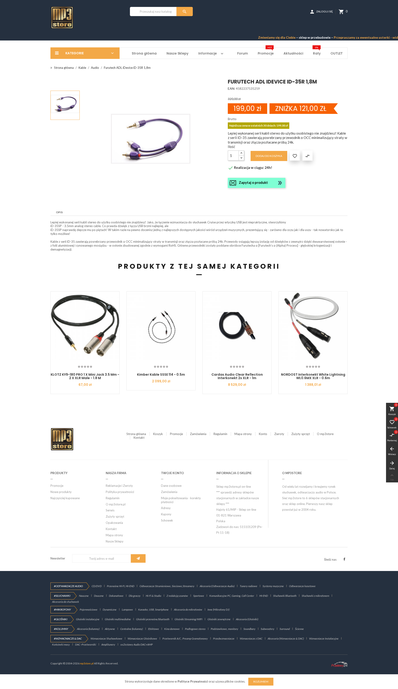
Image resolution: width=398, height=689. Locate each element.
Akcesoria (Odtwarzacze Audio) (217, 586)
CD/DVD (97, 586)
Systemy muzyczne (273, 586)
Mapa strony (243, 434)
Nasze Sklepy (114, 541)
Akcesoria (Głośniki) (247, 619)
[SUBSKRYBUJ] (138, 558)
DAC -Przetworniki (85, 644)
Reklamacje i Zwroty (119, 485)
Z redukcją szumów (177, 595)
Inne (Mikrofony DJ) (218, 609)
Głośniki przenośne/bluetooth (152, 619)
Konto (263, 434)
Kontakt (139, 437)
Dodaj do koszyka (269, 156)
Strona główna (136, 434)
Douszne (99, 595)
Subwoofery (267, 629)
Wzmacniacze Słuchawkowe (106, 638)
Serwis (110, 510)
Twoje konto (172, 473)
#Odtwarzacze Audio (68, 586)
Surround (285, 629)
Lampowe (127, 609)
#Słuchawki (62, 595)
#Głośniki (60, 619)
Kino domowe (172, 629)
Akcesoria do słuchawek (65, 601)
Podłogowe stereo (195, 629)
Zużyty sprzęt (300, 434)
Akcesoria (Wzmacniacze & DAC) (286, 638)
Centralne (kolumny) (131, 629)
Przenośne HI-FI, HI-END (120, 586)
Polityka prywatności (120, 492)
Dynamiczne (110, 609)
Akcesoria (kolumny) (88, 629)
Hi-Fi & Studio (153, 595)
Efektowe (153, 629)
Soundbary (249, 629)
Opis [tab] (59, 212)
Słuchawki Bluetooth (284, 595)
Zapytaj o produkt (253, 182)
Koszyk (158, 434)
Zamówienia (198, 434)
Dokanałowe (116, 595)
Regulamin (220, 434)
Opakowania (114, 523)
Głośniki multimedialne (118, 619)
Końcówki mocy (61, 644)
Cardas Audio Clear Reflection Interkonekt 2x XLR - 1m (237, 376)
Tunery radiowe (248, 586)
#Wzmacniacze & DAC (68, 638)
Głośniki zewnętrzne (219, 619)
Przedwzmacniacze (223, 638)
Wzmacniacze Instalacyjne (324, 638)
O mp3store (325, 434)
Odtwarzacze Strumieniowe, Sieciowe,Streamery (167, 586)
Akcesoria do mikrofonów (188, 609)
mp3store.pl (87, 663)
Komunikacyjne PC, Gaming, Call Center (231, 595)
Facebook (344, 559)
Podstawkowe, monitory (224, 629)
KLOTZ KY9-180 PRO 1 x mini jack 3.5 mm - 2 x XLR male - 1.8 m (85, 376)
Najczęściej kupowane (65, 498)
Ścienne (299, 629)
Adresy (166, 508)
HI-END (263, 595)
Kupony (166, 514)
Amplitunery (108, 644)
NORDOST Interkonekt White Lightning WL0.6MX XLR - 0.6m (313, 376)
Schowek (167, 520)
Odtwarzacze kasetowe (302, 586)
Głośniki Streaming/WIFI (188, 619)
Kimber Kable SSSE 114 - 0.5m (161, 374)
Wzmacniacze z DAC (251, 638)
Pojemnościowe (88, 609)
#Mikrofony (62, 609)
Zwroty (279, 434)
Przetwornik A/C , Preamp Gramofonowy (185, 638)
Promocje (176, 434)
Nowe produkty (61, 492)
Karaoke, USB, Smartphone (153, 609)
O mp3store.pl (116, 504)
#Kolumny (61, 629)
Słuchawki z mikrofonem (315, 595)
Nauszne (84, 595)
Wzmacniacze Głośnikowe (142, 638)
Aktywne (110, 629)
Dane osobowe (171, 485)
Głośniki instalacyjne (88, 619)
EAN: (231, 88)
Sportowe (198, 595)
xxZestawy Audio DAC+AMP (136, 644)
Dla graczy (134, 595)
